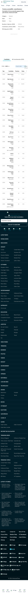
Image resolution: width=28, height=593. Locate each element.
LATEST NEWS (4, 241)
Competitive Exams (5, 323)
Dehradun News (18, 276)
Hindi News (17, 479)
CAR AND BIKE (4, 388)
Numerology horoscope (19, 459)
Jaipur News (17, 281)
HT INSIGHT (4, 412)
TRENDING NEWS (5, 441)
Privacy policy (4, 540)
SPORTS (3, 396)
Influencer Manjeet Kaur (20, 444)
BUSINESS (3, 356)
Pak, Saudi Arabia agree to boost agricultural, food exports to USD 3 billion (6, 511)
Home (2, 5)
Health (2, 338)
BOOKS (3, 408)
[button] (2, 2)
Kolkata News (4, 284)
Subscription (4, 543)
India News (20, 5)
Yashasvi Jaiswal (4, 264)
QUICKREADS (4, 420)
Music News (4, 302)
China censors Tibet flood (7, 447)
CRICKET (3, 253)
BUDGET (3, 368)
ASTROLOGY (4, 311)
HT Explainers (17, 482)
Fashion (2, 336)
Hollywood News (18, 299)
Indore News (4, 281)
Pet (1, 344)
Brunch (16, 333)
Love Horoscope (5, 459)
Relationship (4, 341)
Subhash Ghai (4, 449)
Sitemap (3, 546)
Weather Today (13, 540)
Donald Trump (4, 452)
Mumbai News (4, 287)
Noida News (17, 287)
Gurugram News (18, 279)
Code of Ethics (22, 543)
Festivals (16, 336)
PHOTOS (3, 360)
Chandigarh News (5, 276)
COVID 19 (3, 424)
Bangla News (17, 477)
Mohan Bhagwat (5, 444)
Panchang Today (5, 462)
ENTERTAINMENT (5, 296)
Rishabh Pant (17, 264)
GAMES (3, 428)
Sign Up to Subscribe (14, 231)
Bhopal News (17, 273)
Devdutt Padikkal (5, 261)
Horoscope (3, 314)
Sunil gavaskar (17, 449)
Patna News (4, 290)
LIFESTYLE (3, 330)
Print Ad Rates (13, 543)
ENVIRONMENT (5, 372)
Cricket (13, 5)
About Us (3, 538)
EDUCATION (4, 318)
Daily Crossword (18, 430)
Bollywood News (5, 299)
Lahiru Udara (17, 266)
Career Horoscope (18, 455)
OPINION (3, 380)
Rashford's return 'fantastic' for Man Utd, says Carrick (6, 492)
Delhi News (3, 279)
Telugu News (4, 479)
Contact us (12, 538)
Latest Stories (5, 488)
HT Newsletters (22, 540)
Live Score (3, 258)
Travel (15, 341)
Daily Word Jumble (5, 433)
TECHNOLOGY (4, 392)
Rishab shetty (17, 452)
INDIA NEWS (4, 249)
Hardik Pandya (17, 261)
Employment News (18, 323)
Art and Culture (4, 333)
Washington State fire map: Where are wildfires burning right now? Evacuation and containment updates (20, 493)
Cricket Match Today (19, 255)
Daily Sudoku (4, 430)
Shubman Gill (17, 258)
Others (2, 404)
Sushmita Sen (17, 447)
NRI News (3, 482)
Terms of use (22, 538)
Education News (18, 326)
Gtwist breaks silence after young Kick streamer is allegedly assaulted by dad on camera (7, 502)
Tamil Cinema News (18, 302)
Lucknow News (17, 284)
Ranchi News (4, 292)
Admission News (5, 321)
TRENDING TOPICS (5, 466)
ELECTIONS (4, 416)
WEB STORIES (4, 348)
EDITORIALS (4, 384)
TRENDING (3, 352)
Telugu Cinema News (6, 304)
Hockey (2, 401)
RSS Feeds (12, 546)
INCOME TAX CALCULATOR (8, 437)
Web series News (5, 307)
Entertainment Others (19, 307)
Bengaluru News (5, 273)
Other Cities (17, 292)
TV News (16, 304)
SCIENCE (3, 376)
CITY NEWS (4, 270)
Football (16, 398)
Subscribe (23, 2)
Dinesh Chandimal (5, 266)
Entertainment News (6, 477)
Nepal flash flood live (19, 462)
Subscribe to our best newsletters (14, 223)
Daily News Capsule (6, 226)
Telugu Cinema (17, 474)
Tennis (15, 401)
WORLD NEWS (4, 245)
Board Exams (17, 321)
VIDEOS (3, 364)
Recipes (16, 338)
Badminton (3, 398)
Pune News (16, 290)
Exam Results (4, 326)
